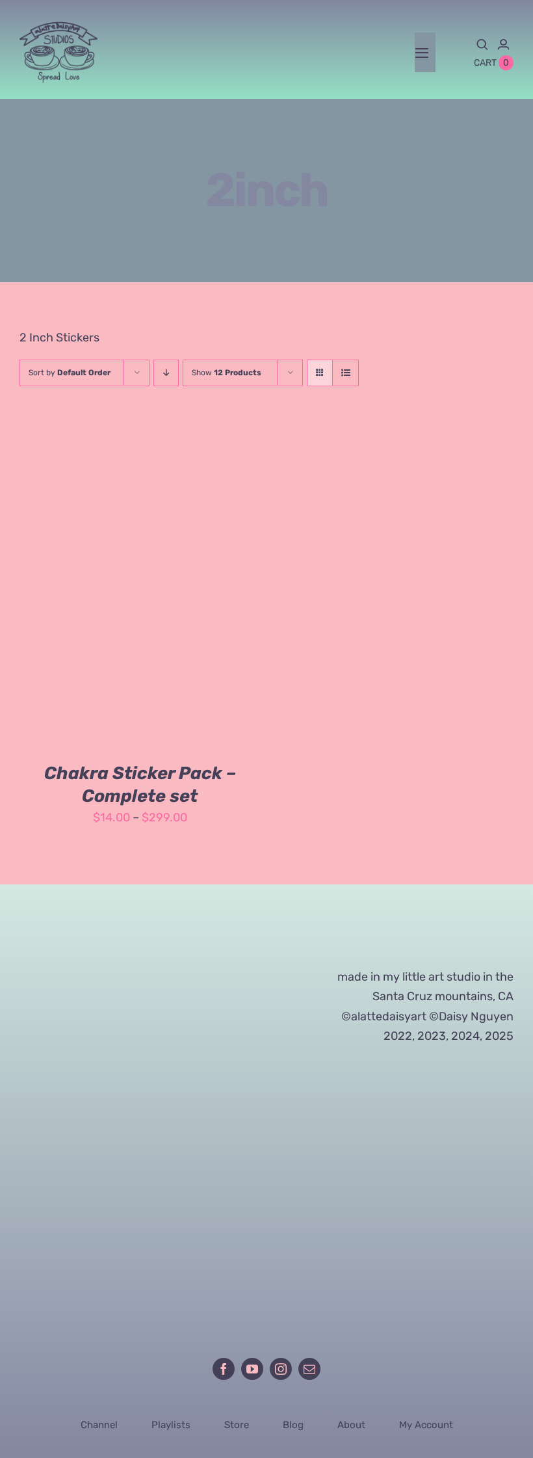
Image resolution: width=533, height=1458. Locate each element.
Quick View (194, 588)
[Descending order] (166, 373)
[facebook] (224, 1369)
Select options (98, 588)
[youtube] (252, 1369)
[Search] (482, 44)
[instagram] (281, 1369)
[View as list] (345, 373)
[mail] (309, 1369)
